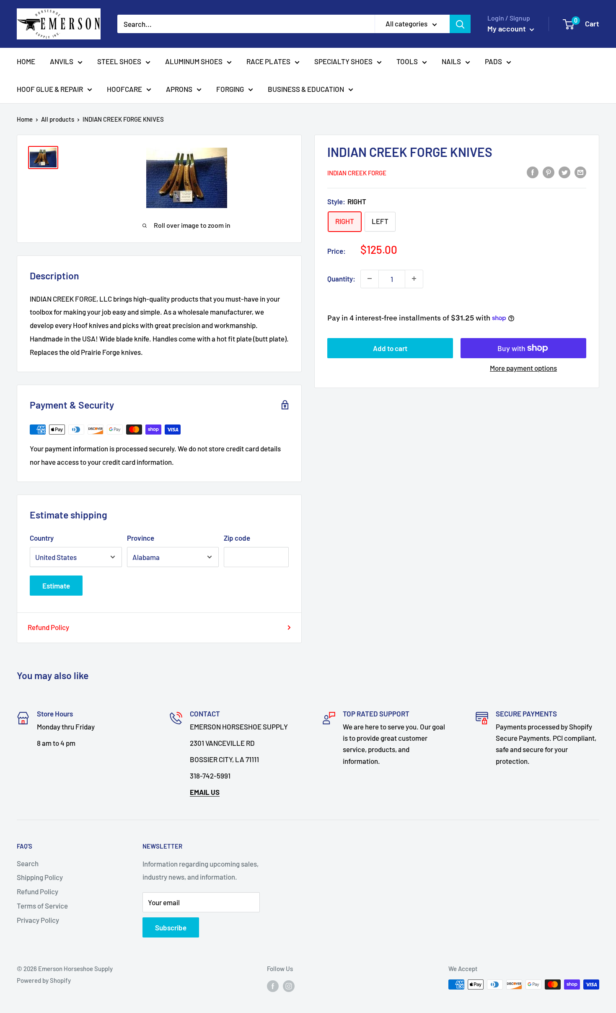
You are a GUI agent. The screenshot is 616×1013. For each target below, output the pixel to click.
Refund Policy (48, 627)
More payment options (523, 368)
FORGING (230, 89)
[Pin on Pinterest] (548, 172)
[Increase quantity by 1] (414, 278)
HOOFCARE (124, 89)
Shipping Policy (40, 877)
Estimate (56, 585)
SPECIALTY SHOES (343, 61)
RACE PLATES (268, 61)
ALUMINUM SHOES (194, 61)
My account (507, 28)
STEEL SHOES (119, 61)
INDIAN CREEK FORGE (356, 173)
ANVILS (61, 61)
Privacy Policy (38, 920)
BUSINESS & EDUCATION (306, 89)
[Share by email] (580, 172)
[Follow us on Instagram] (289, 985)
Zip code (237, 538)
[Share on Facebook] (532, 172)
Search (28, 863)
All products (57, 119)
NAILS (451, 61)
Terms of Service (42, 905)
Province (140, 538)
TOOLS (407, 61)
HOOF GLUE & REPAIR (50, 89)
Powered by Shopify (44, 980)
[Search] (460, 24)
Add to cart (390, 348)
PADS (493, 61)
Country (42, 538)
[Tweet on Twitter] (564, 172)
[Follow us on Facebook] (273, 985)
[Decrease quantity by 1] (369, 278)
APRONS (179, 89)
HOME (26, 61)
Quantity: (341, 278)
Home (25, 119)
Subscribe (170, 927)
